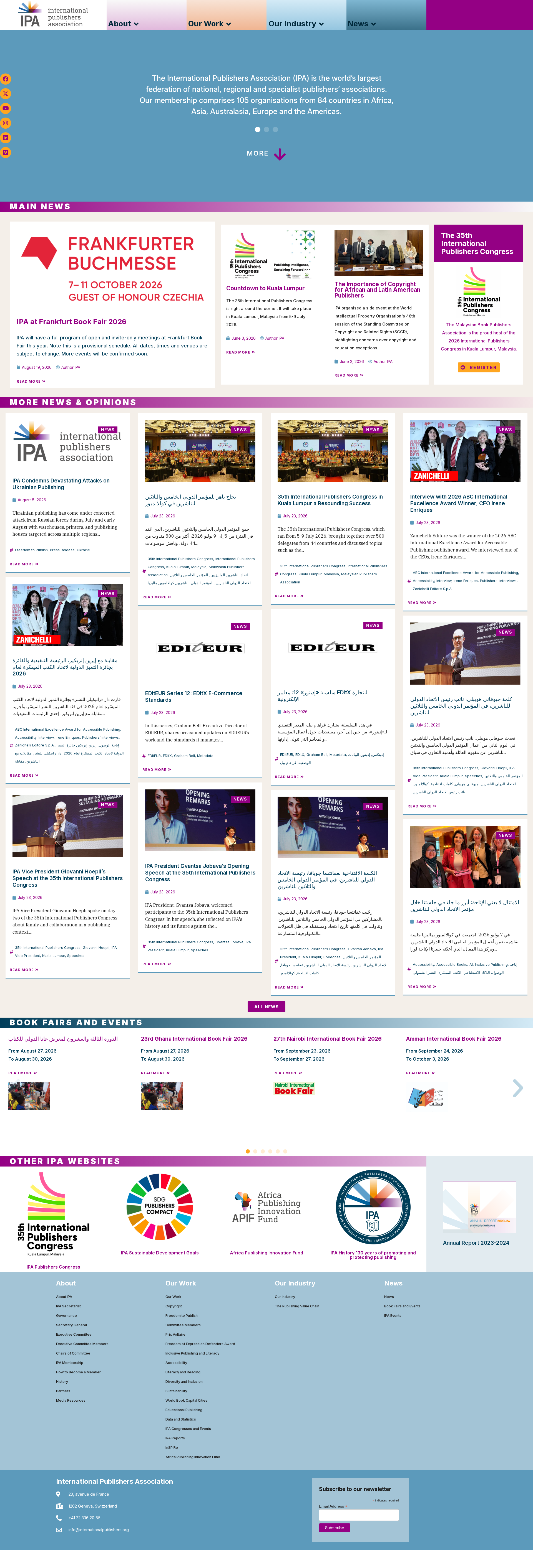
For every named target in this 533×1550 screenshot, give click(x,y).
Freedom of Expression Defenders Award (200, 1344)
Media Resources (71, 1400)
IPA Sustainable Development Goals (160, 1253)
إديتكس (378, 755)
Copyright (173, 1306)
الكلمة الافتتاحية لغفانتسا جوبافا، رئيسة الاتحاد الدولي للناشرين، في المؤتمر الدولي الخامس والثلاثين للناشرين (327, 880)
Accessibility (423, 581)
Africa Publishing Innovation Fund (266, 1253)
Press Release (62, 550)
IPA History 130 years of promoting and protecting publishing (373, 1255)
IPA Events (392, 1315)
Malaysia (199, 567)
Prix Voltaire (175, 1334)
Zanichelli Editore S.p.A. (432, 589)
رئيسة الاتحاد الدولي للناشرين (327, 965)
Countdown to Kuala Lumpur (265, 288)
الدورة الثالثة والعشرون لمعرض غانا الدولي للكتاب (63, 1038)
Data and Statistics (180, 1419)
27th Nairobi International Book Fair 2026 (327, 1038)
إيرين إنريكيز (87, 745)
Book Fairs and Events (402, 1306)
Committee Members (183, 1325)
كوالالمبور (166, 583)
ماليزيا (152, 583)
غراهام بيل (288, 763)
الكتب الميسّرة (450, 972)
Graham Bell (184, 756)
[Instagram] (5, 123)
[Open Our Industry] (321, 24)
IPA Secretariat (68, 1306)
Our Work (173, 1297)
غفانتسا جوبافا (292, 965)
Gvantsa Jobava (229, 942)
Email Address (333, 1506)
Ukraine (83, 550)
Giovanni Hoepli (494, 768)
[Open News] (373, 24)
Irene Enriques (466, 581)
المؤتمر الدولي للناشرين (194, 583)
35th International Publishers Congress (180, 559)
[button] (257, 129)
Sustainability (176, 1391)
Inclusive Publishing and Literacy (192, 1353)
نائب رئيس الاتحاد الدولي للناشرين (439, 792)
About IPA (64, 1297)
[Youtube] (5, 108)
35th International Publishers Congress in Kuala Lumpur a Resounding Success (330, 500)
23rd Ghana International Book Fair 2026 (194, 1038)
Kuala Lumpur (177, 567)
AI (471, 964)
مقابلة (19, 761)
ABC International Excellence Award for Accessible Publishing (465, 573)
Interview (443, 581)
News (389, 1297)
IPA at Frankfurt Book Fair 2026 (71, 321)
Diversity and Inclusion (184, 1381)
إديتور (365, 755)
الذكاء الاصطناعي (477, 972)
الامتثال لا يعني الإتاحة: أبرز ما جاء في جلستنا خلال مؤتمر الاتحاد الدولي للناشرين (464, 905)
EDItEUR (154, 756)
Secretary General (71, 1325)
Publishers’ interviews (498, 581)
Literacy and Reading (182, 1372)
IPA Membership (69, 1363)
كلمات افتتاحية (442, 784)
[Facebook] (5, 79)
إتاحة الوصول (109, 745)
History (62, 1381)
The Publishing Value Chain (297, 1306)
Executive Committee (74, 1334)
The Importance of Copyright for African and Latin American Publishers (377, 290)
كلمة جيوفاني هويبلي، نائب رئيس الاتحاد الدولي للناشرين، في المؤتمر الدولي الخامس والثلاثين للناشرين (461, 706)
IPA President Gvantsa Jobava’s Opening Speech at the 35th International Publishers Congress (200, 873)
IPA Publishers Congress (53, 1267)
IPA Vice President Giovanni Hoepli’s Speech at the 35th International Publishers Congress (67, 878)
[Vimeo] (5, 152)
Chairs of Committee (73, 1353)
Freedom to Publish (31, 550)
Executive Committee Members (82, 1344)
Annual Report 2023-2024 (476, 1242)
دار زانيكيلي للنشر (47, 753)
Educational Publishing (183, 1410)
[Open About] (136, 24)
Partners (63, 1391)
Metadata (205, 756)
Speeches (473, 776)
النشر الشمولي (424, 972)
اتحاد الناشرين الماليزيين (229, 575)
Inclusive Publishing (491, 964)
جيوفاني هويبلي (467, 784)
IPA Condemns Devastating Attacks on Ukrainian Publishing (61, 484)
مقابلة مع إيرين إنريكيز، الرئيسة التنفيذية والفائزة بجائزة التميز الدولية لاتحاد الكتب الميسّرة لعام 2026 (64, 667)
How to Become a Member (78, 1372)
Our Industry (285, 1297)
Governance (66, 1315)
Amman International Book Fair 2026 (454, 1038)
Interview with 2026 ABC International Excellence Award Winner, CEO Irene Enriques (458, 503)
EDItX (167, 756)
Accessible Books (451, 964)
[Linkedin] (5, 137)
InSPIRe (171, 1447)
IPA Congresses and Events (188, 1429)
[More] (280, 154)
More (258, 153)
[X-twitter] (5, 93)
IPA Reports (175, 1438)
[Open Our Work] (228, 24)
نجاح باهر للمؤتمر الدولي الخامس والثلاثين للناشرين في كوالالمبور (190, 500)
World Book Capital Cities (186, 1400)
